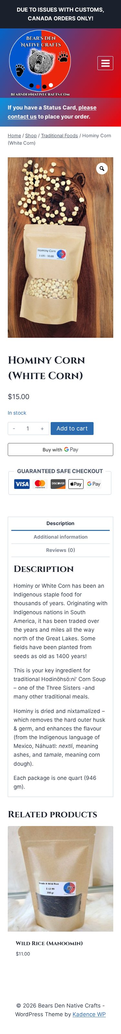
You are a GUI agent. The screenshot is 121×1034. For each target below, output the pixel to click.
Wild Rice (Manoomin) (49, 943)
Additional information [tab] (61, 537)
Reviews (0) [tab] (60, 550)
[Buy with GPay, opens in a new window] (60, 449)
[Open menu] (105, 63)
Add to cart (72, 428)
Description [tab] (60, 523)
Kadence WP (89, 1014)
